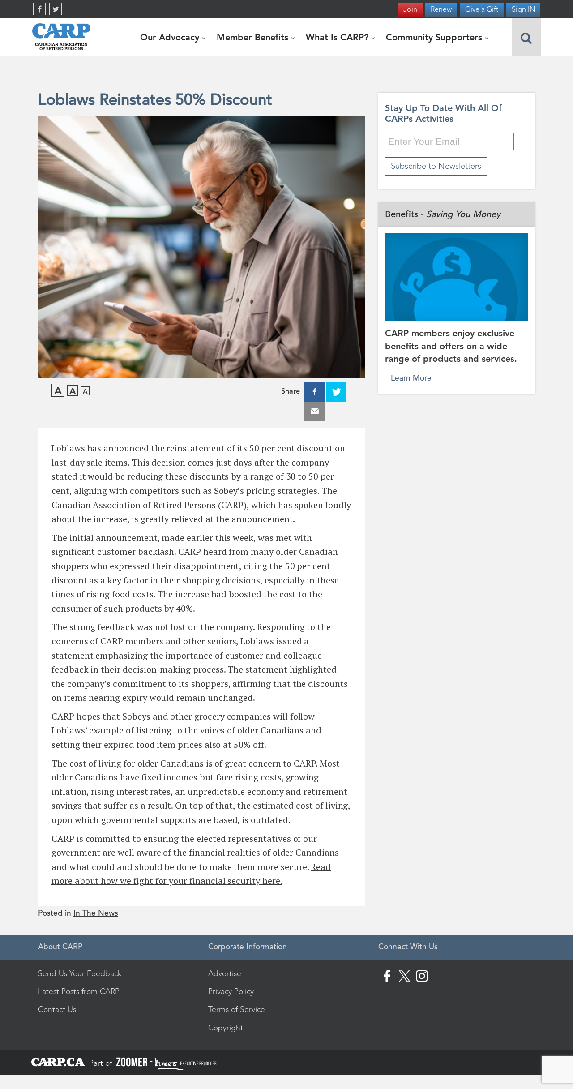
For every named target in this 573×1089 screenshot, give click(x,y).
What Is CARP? (338, 37)
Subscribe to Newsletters (436, 166)
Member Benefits (254, 37)
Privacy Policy (231, 991)
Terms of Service (236, 1009)
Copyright (225, 1027)
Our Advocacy (171, 37)
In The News (95, 913)
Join (410, 9)
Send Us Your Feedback (79, 973)
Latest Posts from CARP (79, 991)
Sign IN (523, 9)
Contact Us (57, 1009)
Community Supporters (435, 37)
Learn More (411, 378)
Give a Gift (481, 9)
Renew (441, 9)
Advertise (224, 973)
